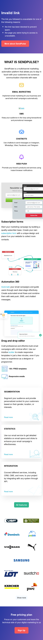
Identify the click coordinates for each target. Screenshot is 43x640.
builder (12, 352)
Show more (21, 597)
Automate (5, 286)
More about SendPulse (15, 43)
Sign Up (21, 630)
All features (21, 504)
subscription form (8, 233)
